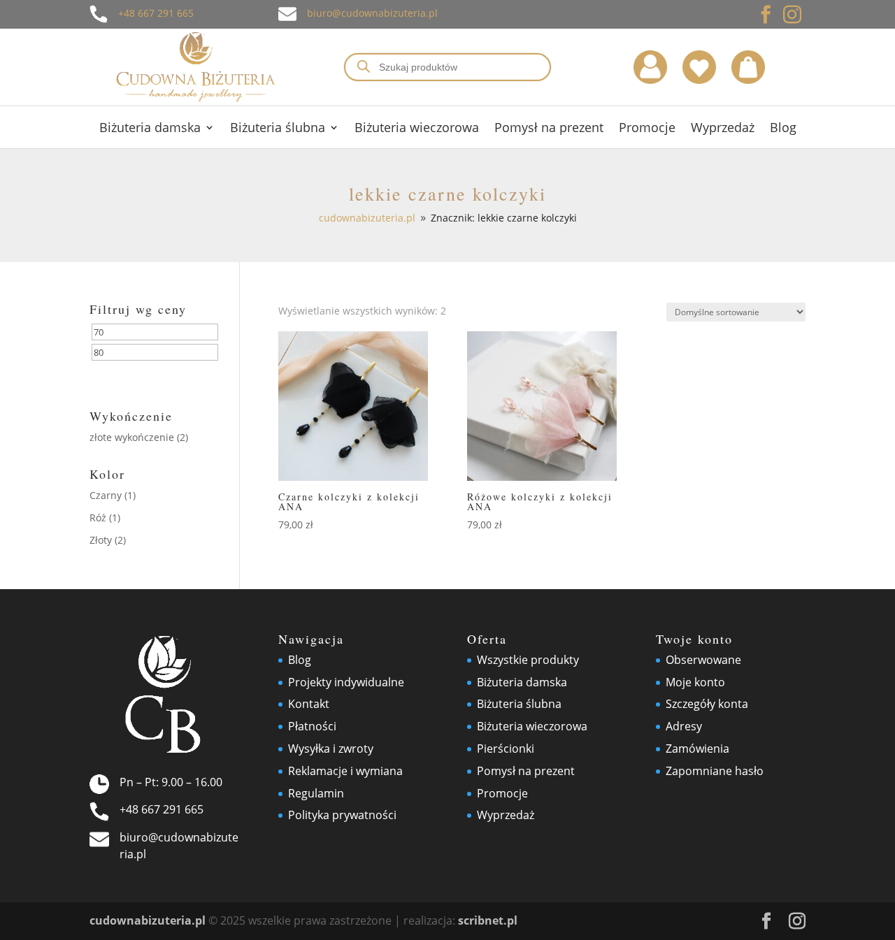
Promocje (647, 129)
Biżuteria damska (150, 129)
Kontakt (308, 703)
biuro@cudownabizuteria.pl (372, 13)
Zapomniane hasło (715, 771)
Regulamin (316, 793)
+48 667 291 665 (156, 13)
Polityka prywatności (342, 815)
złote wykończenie (132, 437)
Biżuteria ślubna (277, 129)
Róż (98, 517)
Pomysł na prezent (548, 129)
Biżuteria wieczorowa (417, 129)
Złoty (101, 540)
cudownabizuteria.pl (148, 920)
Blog (783, 129)
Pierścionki (505, 748)
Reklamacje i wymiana (345, 771)
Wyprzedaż (722, 129)
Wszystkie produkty (528, 659)
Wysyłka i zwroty (330, 748)
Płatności (312, 726)
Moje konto (695, 682)
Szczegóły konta (707, 703)
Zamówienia (697, 748)
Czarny (106, 495)
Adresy (684, 726)
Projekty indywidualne (346, 682)
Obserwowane (703, 659)
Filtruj (123, 375)
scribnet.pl (487, 920)
